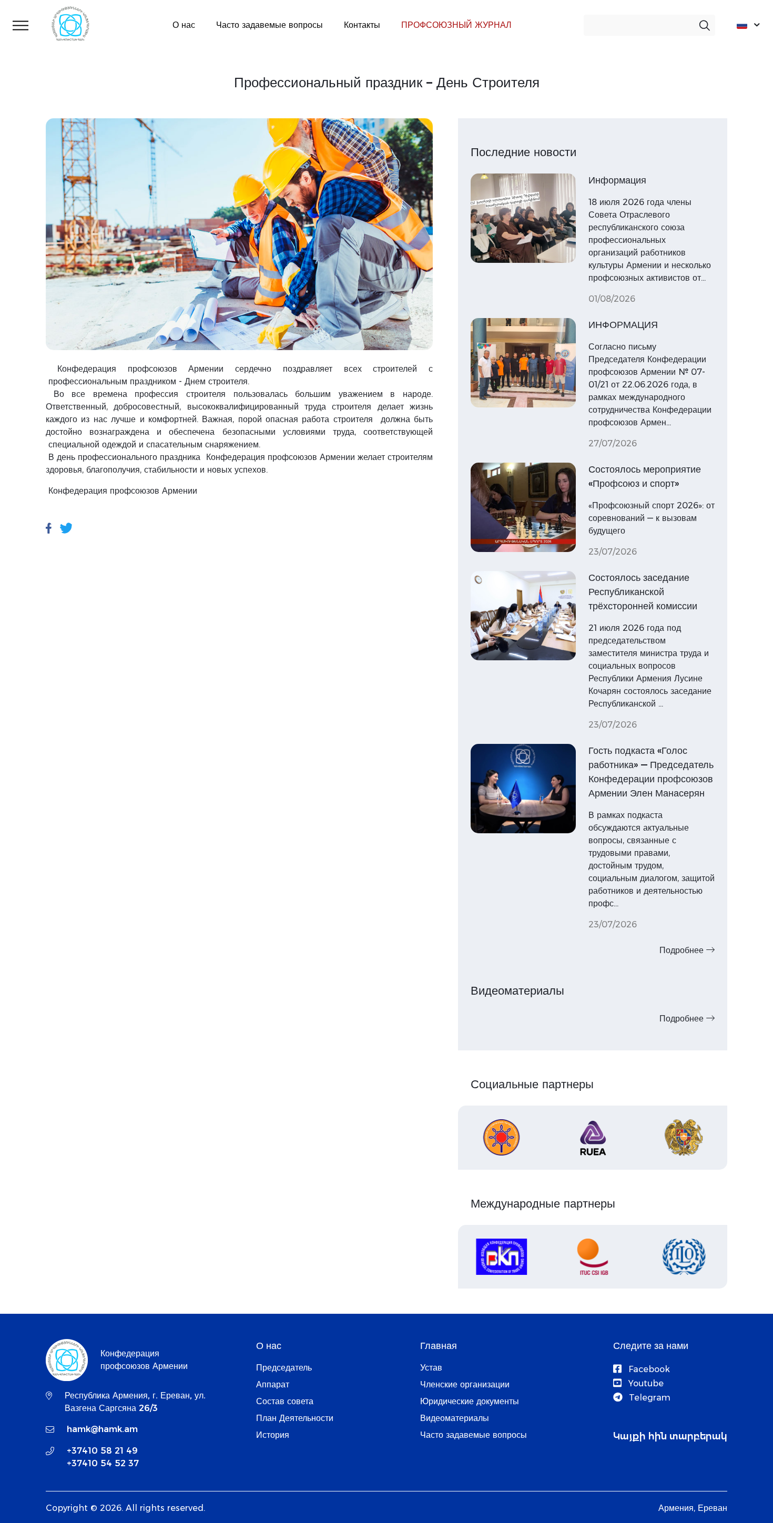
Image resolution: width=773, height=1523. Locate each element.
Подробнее (682, 950)
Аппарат (272, 1384)
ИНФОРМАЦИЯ (623, 325)
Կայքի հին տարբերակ (670, 1436)
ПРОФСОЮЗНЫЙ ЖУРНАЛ (456, 25)
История (272, 1435)
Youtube (645, 1383)
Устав (431, 1368)
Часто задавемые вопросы (269, 25)
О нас (183, 25)
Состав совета (284, 1401)
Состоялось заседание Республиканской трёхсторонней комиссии (642, 592)
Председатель (284, 1368)
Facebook (648, 1369)
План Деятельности (294, 1418)
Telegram (648, 1398)
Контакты (362, 25)
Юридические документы (469, 1401)
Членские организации (465, 1384)
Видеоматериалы (454, 1418)
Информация (617, 180)
